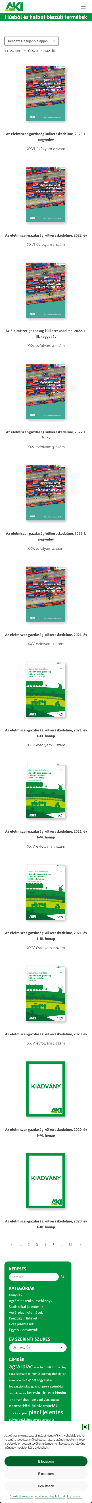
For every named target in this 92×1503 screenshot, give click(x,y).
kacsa (22, 1393)
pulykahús (25, 1419)
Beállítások (46, 1486)
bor (54, 1367)
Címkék (17, 1359)
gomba (45, 1386)
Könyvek (15, 1295)
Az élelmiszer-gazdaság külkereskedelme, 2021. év (46, 635)
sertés (37, 1419)
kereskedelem (40, 1392)
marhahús (22, 1399)
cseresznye (21, 1374)
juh (16, 1393)
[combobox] (38, 1347)
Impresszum (74, 1496)
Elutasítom (46, 1474)
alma (36, 1367)
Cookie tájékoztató (21, 1496)
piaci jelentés (46, 1412)
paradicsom (15, 1413)
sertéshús (48, 1419)
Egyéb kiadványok (23, 1330)
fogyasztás (44, 1380)
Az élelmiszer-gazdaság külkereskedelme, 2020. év (46, 1034)
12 (70, 1244)
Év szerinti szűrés (29, 1339)
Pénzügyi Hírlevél (23, 1318)
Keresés (17, 1268)
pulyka (13, 1419)
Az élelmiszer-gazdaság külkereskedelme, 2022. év (46, 235)
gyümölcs (57, 1386)
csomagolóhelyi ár (53, 1373)
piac (25, 1413)
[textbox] (21, 1347)
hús (11, 1393)
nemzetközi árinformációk (33, 1405)
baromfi (45, 1367)
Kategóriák (22, 1288)
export (30, 1380)
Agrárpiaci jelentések (26, 1312)
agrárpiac (21, 1366)
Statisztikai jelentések (26, 1307)
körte (12, 1399)
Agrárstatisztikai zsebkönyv (30, 1301)
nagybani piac (40, 1399)
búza (12, 1373)
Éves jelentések (21, 1324)
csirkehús (34, 1373)
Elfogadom (46, 1461)
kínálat (60, 1393)
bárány (61, 1367)
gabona (36, 1386)
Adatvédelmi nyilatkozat (50, 1496)
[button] (85, 1427)
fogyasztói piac (19, 1386)
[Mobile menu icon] (83, 6)
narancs (54, 1399)
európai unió (17, 1380)
